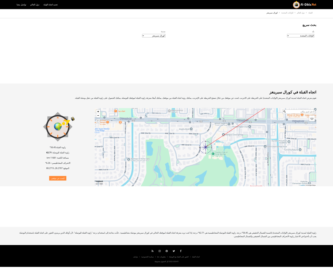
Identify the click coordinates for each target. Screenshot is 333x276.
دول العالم (34, 4)
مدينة (163, 31)
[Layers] (312, 118)
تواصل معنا (21, 4)
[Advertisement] (173, 63)
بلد (313, 31)
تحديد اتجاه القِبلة (50, 4)
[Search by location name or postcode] (285, 112)
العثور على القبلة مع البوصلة (179, 257)
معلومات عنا (161, 257)
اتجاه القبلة (196, 257)
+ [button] (98, 111)
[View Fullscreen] (98, 121)
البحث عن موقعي (58, 178)
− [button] (98, 115)
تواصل (135, 257)
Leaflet (302, 185)
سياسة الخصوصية (147, 257)
